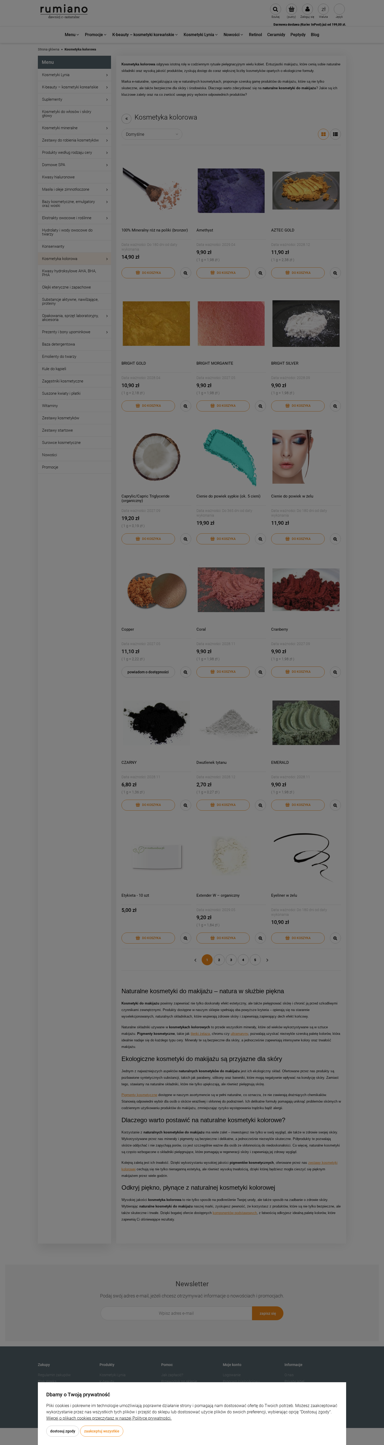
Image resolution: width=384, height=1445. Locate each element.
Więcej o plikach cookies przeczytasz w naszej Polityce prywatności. (109, 1418)
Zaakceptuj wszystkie (101, 1431)
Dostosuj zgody (62, 1431)
